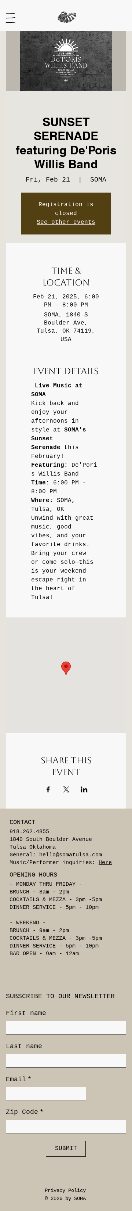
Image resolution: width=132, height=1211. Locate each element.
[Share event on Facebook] (48, 789)
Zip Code (25, 1112)
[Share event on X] (66, 789)
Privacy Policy (65, 1190)
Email (19, 1079)
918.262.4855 (29, 832)
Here (105, 863)
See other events (66, 222)
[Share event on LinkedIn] (84, 789)
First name (26, 1013)
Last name (24, 1046)
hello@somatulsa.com (70, 855)
